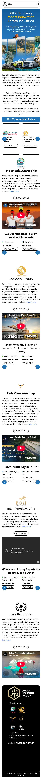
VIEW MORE (8, 363)
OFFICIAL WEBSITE (10, 146)
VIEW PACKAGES (10, 249)
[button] (4, 139)
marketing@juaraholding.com (21, 735)
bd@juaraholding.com (18, 738)
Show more (14, 191)
